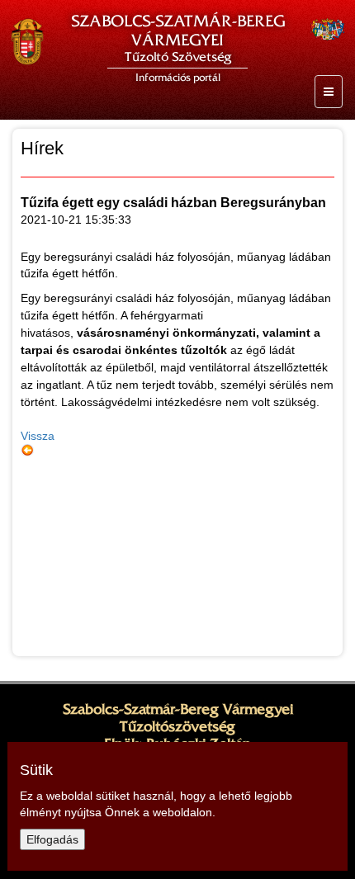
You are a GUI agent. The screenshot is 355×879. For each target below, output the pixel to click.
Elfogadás (52, 839)
